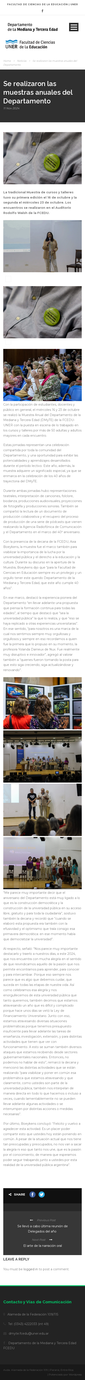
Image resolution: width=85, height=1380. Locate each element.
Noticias (21, 60)
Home (7, 60)
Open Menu (73, 27)
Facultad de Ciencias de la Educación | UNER (42, 4)
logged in (31, 1269)
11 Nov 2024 (11, 108)
